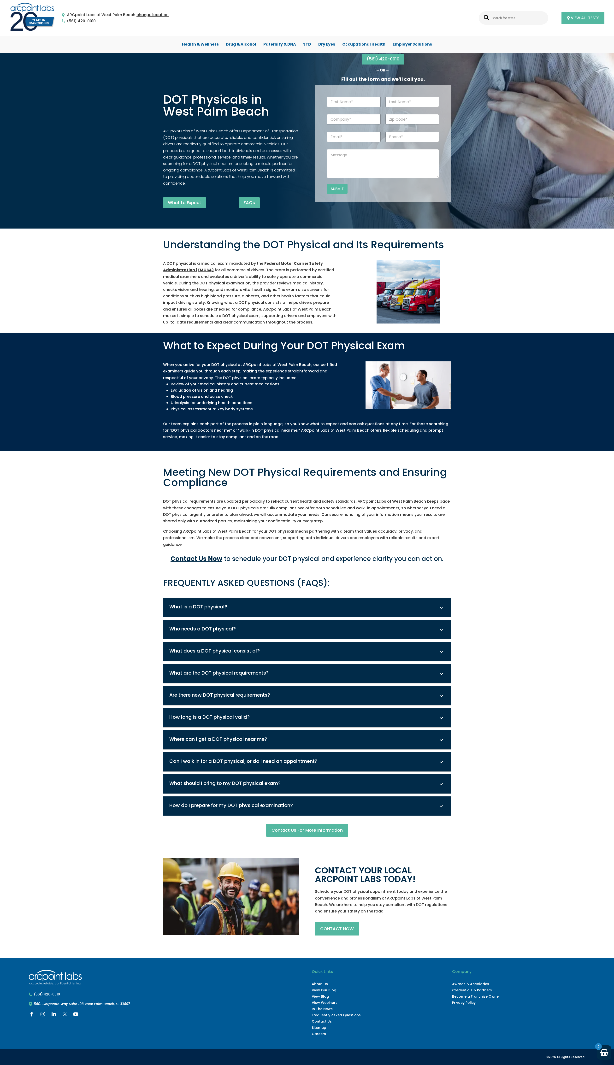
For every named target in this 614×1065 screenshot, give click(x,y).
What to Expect (184, 203)
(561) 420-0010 (81, 21)
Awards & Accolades (470, 984)
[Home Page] (32, 18)
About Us (320, 984)
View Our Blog (324, 990)
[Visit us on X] (65, 1015)
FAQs (249, 203)
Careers (319, 1033)
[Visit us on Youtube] (76, 1015)
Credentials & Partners (472, 990)
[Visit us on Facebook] (32, 1015)
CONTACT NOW (337, 929)
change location (152, 15)
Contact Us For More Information (307, 830)
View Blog (320, 996)
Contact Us (322, 1021)
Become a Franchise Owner (476, 996)
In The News (322, 1008)
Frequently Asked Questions (336, 1015)
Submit (337, 188)
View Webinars (324, 1002)
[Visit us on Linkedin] (54, 1015)
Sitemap (319, 1027)
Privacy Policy (464, 1002)
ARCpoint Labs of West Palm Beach (101, 15)
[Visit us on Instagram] (43, 1015)
